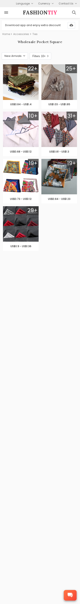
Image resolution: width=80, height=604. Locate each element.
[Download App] (71, 25)
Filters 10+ (39, 56)
